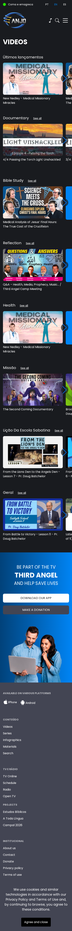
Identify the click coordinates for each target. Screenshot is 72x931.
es (64, 4)
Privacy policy (13, 868)
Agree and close (36, 922)
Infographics (12, 740)
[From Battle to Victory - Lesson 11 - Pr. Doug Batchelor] (33, 514)
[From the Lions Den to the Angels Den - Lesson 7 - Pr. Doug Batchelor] (33, 452)
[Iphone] (10, 703)
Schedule (9, 783)
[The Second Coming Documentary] (33, 390)
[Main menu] (65, 20)
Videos (8, 727)
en (55, 4)
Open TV (9, 796)
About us (9, 848)
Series (7, 733)
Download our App (36, 598)
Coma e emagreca (20, 4)
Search (8, 753)
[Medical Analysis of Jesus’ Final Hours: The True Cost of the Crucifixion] (33, 202)
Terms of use (12, 875)
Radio (7, 789)
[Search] (57, 20)
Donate (8, 861)
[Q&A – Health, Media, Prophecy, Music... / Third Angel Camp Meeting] (33, 265)
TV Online (10, 776)
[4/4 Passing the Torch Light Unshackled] (33, 140)
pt (47, 4)
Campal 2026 (12, 825)
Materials (9, 746)
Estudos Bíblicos (14, 812)
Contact (9, 855)
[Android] (28, 703)
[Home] (19, 20)
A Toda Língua (13, 818)
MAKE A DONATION (36, 610)
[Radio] (50, 20)
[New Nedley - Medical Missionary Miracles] (33, 79)
